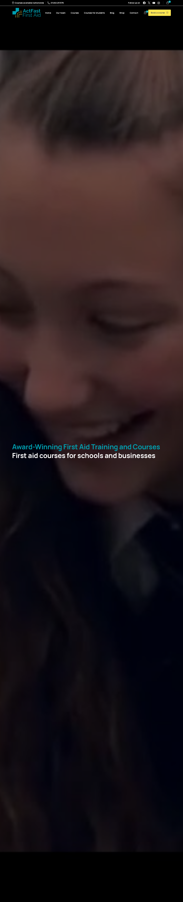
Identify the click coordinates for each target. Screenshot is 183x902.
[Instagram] (158, 3)
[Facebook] (144, 3)
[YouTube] (153, 3)
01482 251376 (57, 2)
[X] (149, 3)
